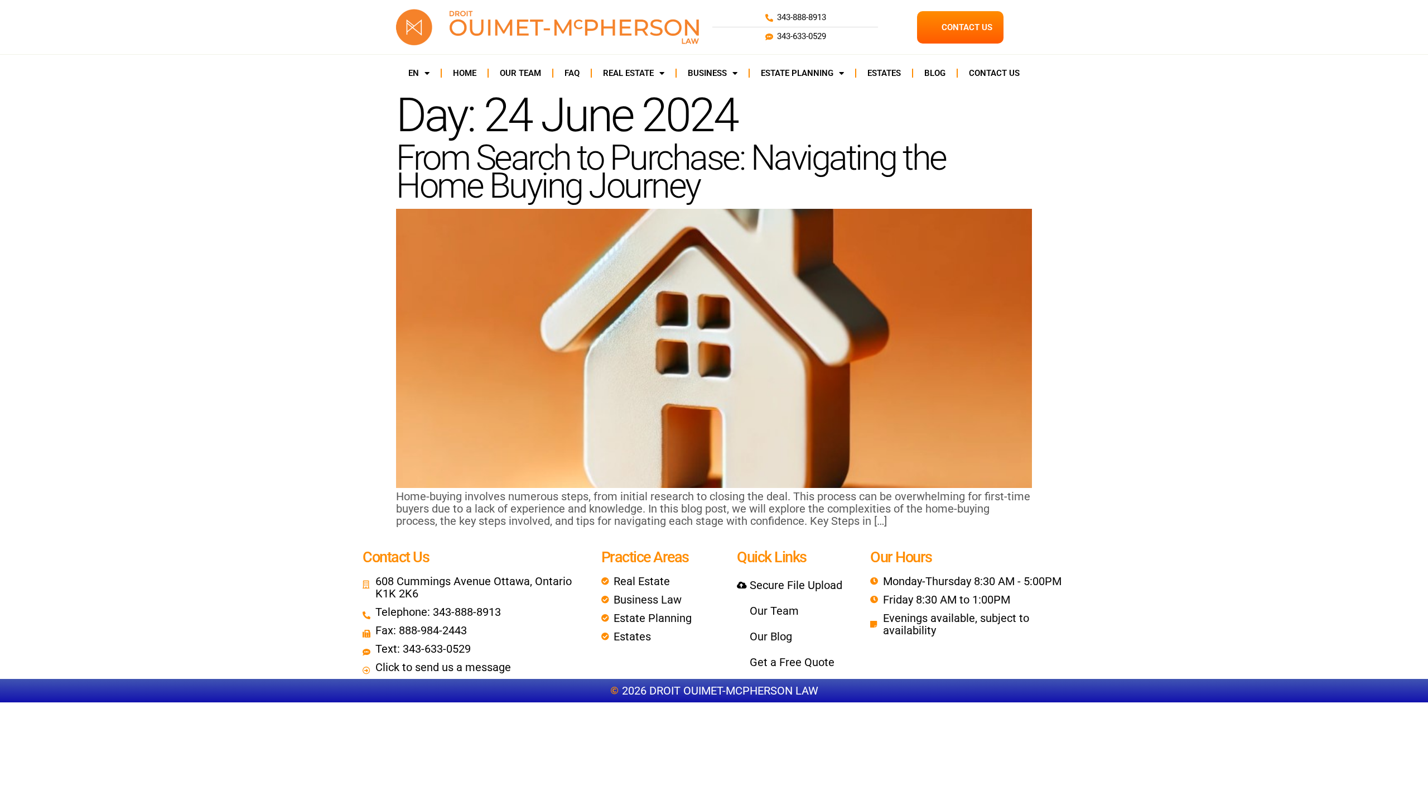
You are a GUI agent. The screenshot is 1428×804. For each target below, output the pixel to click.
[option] (1400, 794)
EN (413, 73)
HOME (464, 73)
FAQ (572, 73)
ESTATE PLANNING (797, 73)
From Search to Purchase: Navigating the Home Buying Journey (671, 172)
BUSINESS (707, 73)
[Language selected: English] (1400, 794)
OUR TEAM (520, 73)
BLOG (934, 73)
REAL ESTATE (628, 73)
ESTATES (884, 73)
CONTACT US (994, 73)
